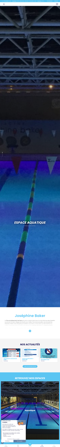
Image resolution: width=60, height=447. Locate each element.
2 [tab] (1, 223)
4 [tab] (1, 225)
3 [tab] (1, 224)
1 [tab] (1, 222)
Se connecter (49, 1)
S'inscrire (56, 1)
